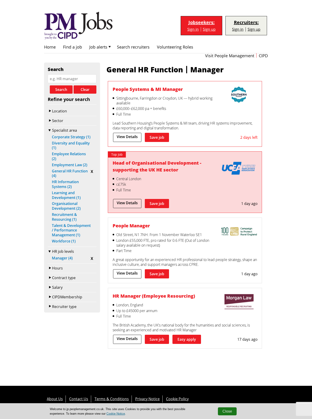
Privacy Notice (147, 398)
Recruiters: (246, 22)
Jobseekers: (201, 22)
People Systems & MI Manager (148, 89)
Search (61, 89)
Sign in (193, 29)
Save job (157, 137)
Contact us (78, 398)
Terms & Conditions (112, 398)
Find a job (72, 47)
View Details (127, 136)
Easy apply (186, 339)
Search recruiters (133, 47)
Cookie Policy (177, 398)
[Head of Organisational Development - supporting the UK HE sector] (239, 169)
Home (50, 47)
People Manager (131, 226)
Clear (85, 89)
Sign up (209, 29)
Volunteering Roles (175, 47)
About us (55, 398)
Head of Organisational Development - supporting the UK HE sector (157, 166)
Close (227, 411)
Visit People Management (229, 55)
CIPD (263, 55)
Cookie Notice (115, 413)
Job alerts (98, 47)
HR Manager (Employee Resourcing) (154, 296)
